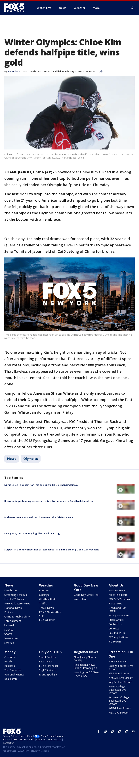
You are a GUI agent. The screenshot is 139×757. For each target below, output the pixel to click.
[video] (126, 489)
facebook (99, 731)
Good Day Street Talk (86, 594)
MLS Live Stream (119, 712)
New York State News (17, 603)
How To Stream (118, 590)
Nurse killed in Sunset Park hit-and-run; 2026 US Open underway (41, 484)
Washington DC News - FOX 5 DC (87, 674)
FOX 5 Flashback (48, 665)
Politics (8, 612)
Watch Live (10, 590)
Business (9, 665)
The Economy (12, 670)
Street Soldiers (47, 657)
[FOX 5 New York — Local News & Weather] (16, 7)
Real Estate (11, 679)
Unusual (9, 625)
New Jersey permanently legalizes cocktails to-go (32, 533)
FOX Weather (47, 619)
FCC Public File (117, 633)
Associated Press (32, 71)
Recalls (8, 661)
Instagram (106, 731)
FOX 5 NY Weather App (50, 613)
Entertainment (12, 621)
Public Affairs (116, 619)
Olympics (30, 458)
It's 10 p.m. (115, 641)
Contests (114, 628)
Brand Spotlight (48, 674)
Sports (8, 634)
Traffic (43, 603)
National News (13, 608)
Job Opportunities (119, 615)
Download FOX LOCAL (117, 609)
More (96, 8)
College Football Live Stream (121, 667)
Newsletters (11, 638)
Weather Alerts (47, 599)
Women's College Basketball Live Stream (119, 701)
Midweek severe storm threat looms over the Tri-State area (38, 517)
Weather (46, 585)
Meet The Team (118, 594)
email (133, 731)
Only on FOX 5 (50, 652)
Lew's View (45, 661)
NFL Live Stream (118, 661)
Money (9, 652)
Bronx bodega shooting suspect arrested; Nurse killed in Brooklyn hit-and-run (49, 501)
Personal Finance (14, 674)
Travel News (46, 608)
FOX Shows (115, 603)
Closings (44, 594)
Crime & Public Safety (17, 616)
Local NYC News (14, 599)
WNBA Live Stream (120, 708)
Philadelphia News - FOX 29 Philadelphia (85, 666)
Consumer (10, 657)
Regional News (86, 652)
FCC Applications (118, 637)
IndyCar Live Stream (120, 682)
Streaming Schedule (16, 594)
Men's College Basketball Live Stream (117, 690)
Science (8, 629)
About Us (116, 585)
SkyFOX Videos (47, 670)
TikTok (112, 731)
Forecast (44, 590)
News (47, 71)
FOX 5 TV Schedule (120, 599)
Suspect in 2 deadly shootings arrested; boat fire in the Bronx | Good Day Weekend (51, 549)
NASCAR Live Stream (121, 677)
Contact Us (115, 624)
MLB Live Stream (119, 673)
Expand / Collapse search (132, 8)
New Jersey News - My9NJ (85, 658)
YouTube (119, 731)
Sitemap (9, 642)
